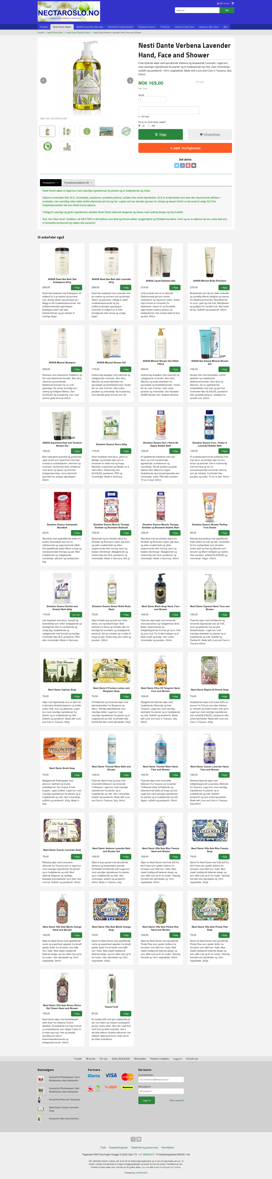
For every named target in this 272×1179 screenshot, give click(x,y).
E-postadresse (145, 1074)
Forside (44, 26)
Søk (227, 10)
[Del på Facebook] (182, 165)
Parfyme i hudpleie (159, 1058)
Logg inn (177, 1058)
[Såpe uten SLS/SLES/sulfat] (87, 78)
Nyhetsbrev (168, 1147)
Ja (143, 125)
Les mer (146, 1167)
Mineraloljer (140, 1058)
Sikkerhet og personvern (144, 1147)
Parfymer (165, 26)
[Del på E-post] (193, 165)
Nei (153, 125)
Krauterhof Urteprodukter (120, 26)
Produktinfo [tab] (48, 183)
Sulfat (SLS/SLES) (121, 1058)
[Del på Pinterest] (188, 165)
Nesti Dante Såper (62, 26)
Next (133, 80)
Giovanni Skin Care (208, 26)
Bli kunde (90, 1058)
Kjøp (162, 134)
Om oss (103, 1058)
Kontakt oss (192, 1058)
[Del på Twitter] (176, 165)
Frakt (103, 1147)
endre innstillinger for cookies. (167, 1167)
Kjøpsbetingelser (118, 1147)
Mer (226, 26)
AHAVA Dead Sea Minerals (89, 26)
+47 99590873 (146, 1154)
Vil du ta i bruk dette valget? (152, 122)
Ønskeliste (211, 134)
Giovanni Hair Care (184, 26)
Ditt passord (144, 1086)
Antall (141, 95)
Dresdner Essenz (147, 26)
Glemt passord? (177, 1100)
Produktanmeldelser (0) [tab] (76, 183)
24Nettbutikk (141, 1172)
